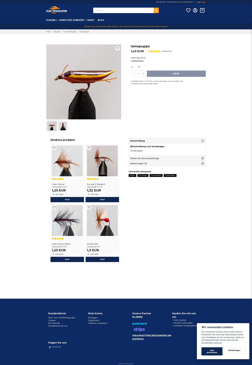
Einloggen (93, 317)
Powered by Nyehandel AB (126, 363)
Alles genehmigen (212, 351)
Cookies (52, 320)
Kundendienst (187, 2)
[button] (204, 2)
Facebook (56, 347)
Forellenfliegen (170, 175)
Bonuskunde (161, 2)
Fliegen (50, 20)
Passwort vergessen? (98, 323)
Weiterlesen (138, 61)
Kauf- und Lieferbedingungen (61, 317)
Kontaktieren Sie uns (57, 326)
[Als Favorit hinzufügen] (188, 10)
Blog (101, 20)
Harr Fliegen (143, 175)
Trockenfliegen (69, 32)
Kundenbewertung (173, 2)
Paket (91, 20)
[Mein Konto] (195, 10)
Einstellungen (234, 350)
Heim (48, 32)
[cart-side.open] (202, 10)
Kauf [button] (67, 200)
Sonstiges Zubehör (71, 20)
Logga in (199, 2)
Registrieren (93, 320)
